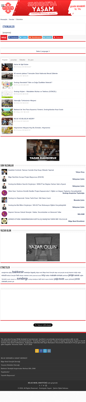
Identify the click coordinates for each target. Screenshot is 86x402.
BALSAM (81, 214)
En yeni (30, 60)
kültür (48, 275)
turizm (51, 279)
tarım (43, 279)
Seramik (4, 279)
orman (59, 275)
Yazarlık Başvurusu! (8, 375)
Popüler (5, 60)
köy (43, 275)
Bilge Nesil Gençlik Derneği (10, 361)
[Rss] (37, 351)
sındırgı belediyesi (33, 279)
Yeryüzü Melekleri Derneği (10, 365)
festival (8, 275)
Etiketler (22, 60)
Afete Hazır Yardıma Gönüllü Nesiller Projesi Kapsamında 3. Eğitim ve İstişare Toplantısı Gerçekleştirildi (44, 191)
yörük (77, 279)
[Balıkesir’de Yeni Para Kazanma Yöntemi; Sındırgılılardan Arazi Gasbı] (7, 112)
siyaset (13, 279)
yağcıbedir (59, 279)
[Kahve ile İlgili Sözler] (7, 67)
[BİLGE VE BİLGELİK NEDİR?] (7, 121)
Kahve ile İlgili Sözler (21, 64)
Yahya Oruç (80, 172)
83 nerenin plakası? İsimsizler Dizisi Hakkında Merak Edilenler (36, 73)
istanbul (26, 275)
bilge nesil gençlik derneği (62, 272)
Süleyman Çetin (78, 179)
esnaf (4, 275)
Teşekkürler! (5, 372)
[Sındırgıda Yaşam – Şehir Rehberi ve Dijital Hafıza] (43, 8)
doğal (79, 272)
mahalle (53, 275)
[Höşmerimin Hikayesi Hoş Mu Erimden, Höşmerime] (7, 130)
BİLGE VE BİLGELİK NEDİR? (24, 119)
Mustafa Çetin (79, 200)
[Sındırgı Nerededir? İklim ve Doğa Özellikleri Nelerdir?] (7, 85)
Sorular (11, 19)
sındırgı (22, 278)
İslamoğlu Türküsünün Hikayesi (25, 100)
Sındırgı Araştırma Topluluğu (73, 193)
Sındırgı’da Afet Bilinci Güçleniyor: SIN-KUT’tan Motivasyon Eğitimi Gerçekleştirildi (37, 205)
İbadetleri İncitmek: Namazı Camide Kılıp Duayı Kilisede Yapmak (31, 170)
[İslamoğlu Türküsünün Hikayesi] (7, 103)
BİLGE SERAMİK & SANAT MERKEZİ (14, 358)
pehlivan (65, 275)
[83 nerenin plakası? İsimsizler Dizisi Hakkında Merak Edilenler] (7, 76)
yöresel (71, 279)
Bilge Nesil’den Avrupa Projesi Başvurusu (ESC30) (26, 177)
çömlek (9, 281)
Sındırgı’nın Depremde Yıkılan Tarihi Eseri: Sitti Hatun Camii (29, 198)
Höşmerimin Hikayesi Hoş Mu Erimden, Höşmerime (32, 128)
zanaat (4, 281)
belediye (27, 272)
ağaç (10, 272)
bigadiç (33, 272)
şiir (13, 281)
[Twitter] (45, 351)
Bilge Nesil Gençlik (48, 272)
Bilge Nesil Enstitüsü (76, 221)
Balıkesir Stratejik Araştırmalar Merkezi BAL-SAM (18, 368)
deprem (71, 272)
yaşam (66, 279)
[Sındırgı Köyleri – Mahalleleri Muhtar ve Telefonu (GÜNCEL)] (7, 94)
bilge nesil (39, 272)
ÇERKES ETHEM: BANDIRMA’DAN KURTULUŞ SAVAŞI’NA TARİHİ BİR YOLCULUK (37, 219)
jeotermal (35, 275)
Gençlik (13, 275)
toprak (47, 279)
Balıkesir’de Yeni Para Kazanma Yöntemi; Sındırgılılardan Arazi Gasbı (38, 109)
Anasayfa (3, 19)
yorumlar (14, 60)
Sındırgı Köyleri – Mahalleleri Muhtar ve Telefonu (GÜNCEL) (35, 91)
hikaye (21, 275)
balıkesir (18, 272)
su (15, 279)
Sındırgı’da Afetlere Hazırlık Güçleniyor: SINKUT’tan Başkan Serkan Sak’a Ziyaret (37, 184)
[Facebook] (41, 351)
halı (17, 275)
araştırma (5, 272)
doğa (75, 272)
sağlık (81, 275)
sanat (76, 275)
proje (71, 275)
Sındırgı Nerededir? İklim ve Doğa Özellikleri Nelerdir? (33, 82)
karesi (39, 275)
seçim (8, 279)
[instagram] (49, 351)
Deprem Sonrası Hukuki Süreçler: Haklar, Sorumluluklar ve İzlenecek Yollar (34, 212)
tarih (40, 279)
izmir (30, 275)
